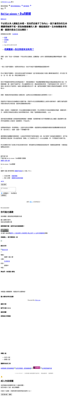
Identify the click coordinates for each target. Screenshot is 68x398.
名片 (5, 42)
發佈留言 (3, 195)
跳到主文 (3, 19)
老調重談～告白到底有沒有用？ (19, 49)
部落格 (6, 39)
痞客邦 (17, 171)
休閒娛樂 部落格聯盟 (7, 368)
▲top (2, 181)
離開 (10, 394)
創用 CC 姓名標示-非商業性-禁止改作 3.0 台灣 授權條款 (27, 233)
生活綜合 (15, 34)
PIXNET (21, 373)
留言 (20, 171)
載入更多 (3, 184)
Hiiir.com (37, 300)
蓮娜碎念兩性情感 (17, 178)
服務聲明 (51, 373)
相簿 (5, 37)
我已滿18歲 (4, 394)
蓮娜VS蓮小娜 (5, 160)
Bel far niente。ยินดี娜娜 (16, 13)
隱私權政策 (44, 373)
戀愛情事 (14, 176)
